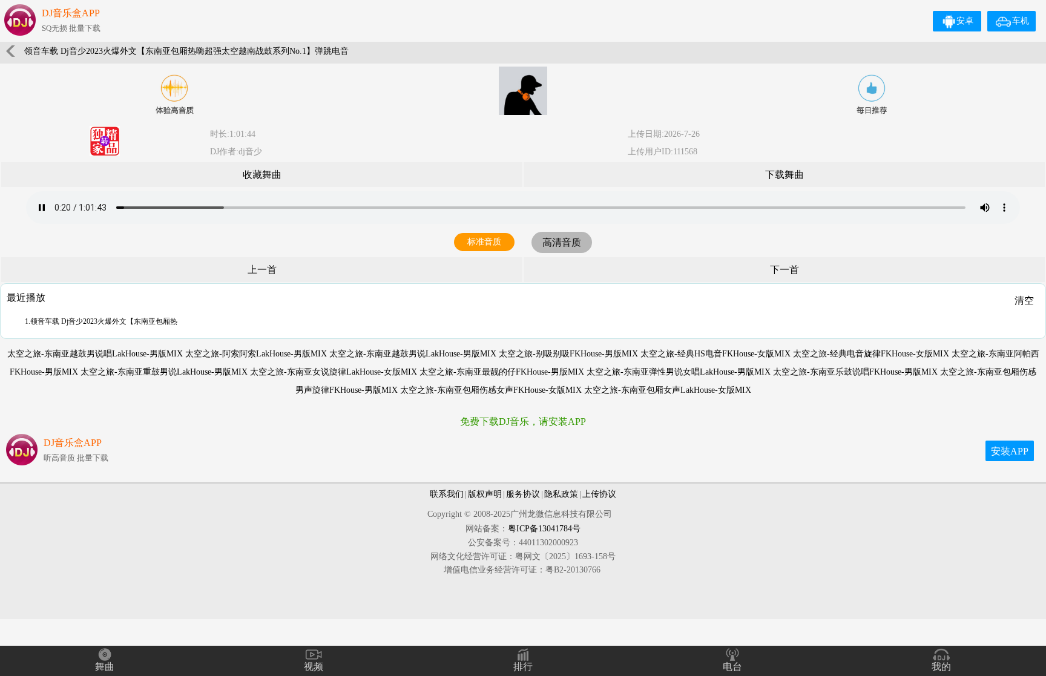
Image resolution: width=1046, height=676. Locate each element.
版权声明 (485, 494)
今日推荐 (871, 94)
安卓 (964, 20)
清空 (1024, 300)
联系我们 (447, 494)
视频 (313, 666)
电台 (732, 666)
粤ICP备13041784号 (544, 528)
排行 (523, 666)
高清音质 (561, 242)
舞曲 (104, 666)
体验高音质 (174, 94)
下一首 (784, 269)
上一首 (262, 269)
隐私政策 (561, 494)
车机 (1020, 20)
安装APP (1009, 451)
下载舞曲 (784, 174)
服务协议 (523, 494)
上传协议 (599, 494)
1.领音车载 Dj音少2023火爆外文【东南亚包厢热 (101, 321)
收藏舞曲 (262, 174)
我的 (941, 666)
